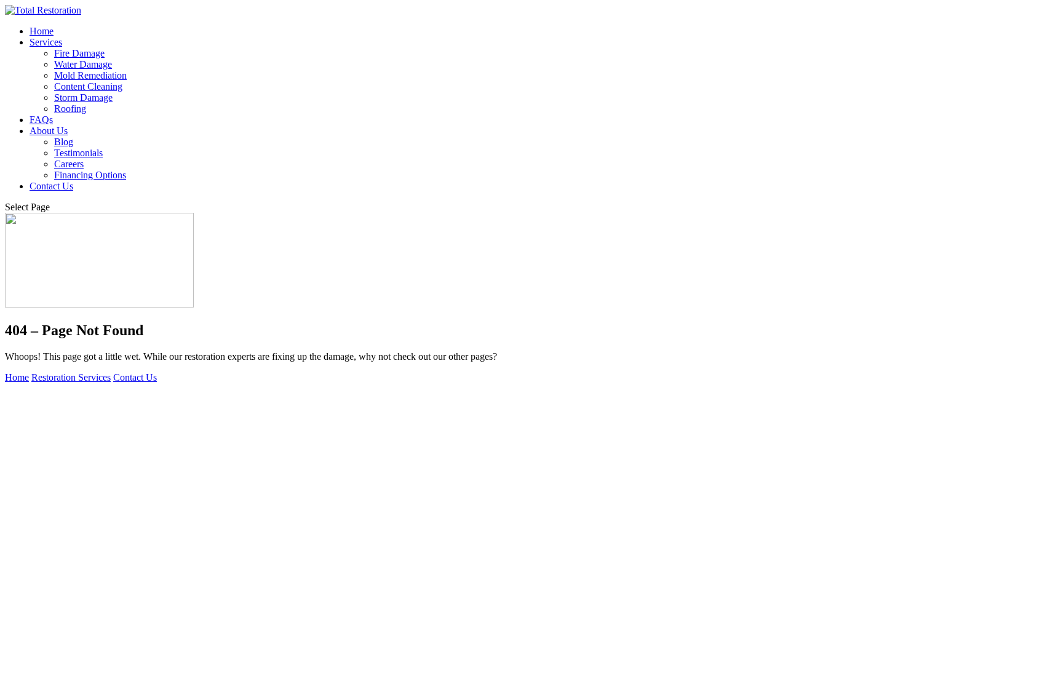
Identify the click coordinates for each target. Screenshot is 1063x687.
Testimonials (78, 153)
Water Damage (83, 64)
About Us (49, 130)
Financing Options (90, 175)
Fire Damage (79, 53)
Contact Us (51, 186)
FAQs (41, 119)
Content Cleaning (88, 86)
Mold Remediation (90, 75)
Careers (69, 164)
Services (46, 42)
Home (42, 31)
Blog (63, 142)
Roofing (70, 108)
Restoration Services (71, 377)
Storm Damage (83, 97)
